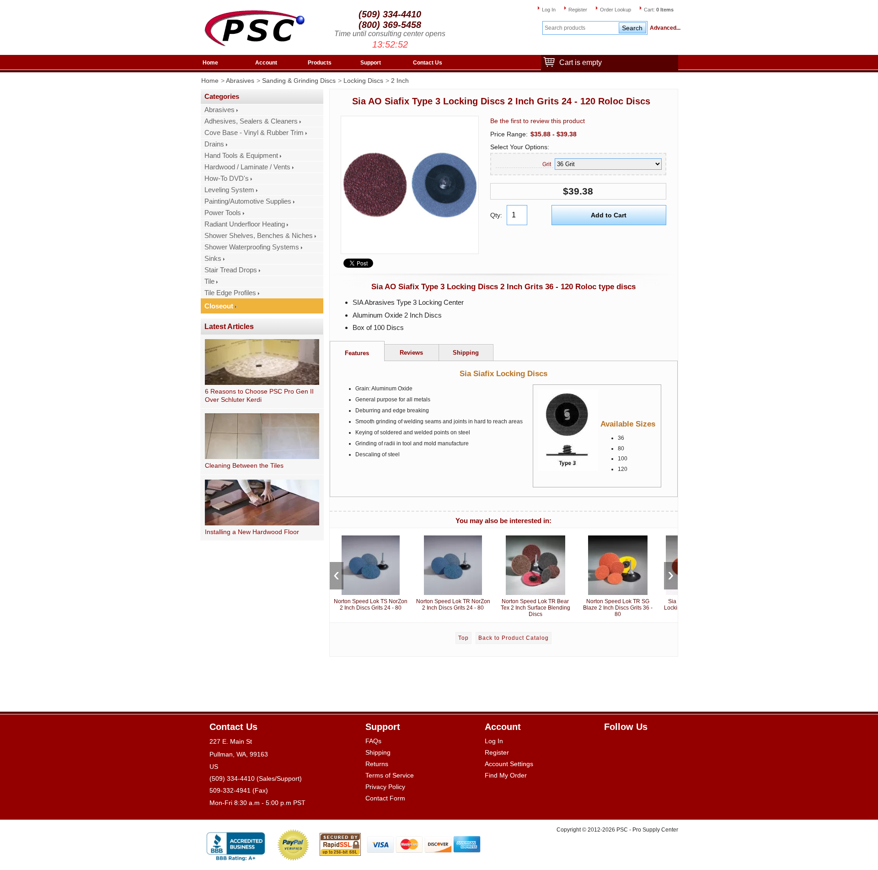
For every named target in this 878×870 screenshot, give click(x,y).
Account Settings (509, 763)
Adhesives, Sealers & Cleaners (251, 121)
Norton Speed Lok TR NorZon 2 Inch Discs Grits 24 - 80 (453, 604)
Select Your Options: (519, 147)
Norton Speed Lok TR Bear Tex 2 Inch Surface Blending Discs (535, 607)
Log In (549, 9)
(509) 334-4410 (390, 14)
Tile (209, 281)
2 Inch (400, 80)
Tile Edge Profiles (230, 293)
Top (463, 638)
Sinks (212, 258)
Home (210, 62)
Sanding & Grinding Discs (299, 80)
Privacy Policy (385, 786)
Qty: (496, 215)
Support (370, 62)
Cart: (659, 9)
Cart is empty (580, 62)
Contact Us (427, 62)
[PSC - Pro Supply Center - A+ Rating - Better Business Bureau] (236, 845)
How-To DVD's (226, 178)
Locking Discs (363, 80)
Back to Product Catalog (513, 638)
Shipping (378, 752)
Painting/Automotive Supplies (247, 201)
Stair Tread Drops (230, 270)
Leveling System (229, 190)
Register (577, 9)
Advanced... (664, 28)
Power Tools (222, 212)
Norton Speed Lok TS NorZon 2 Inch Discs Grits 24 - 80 (370, 604)
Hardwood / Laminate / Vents (247, 167)
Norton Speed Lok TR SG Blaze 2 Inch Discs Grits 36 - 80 (618, 607)
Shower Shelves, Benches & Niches (258, 235)
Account (266, 62)
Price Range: (509, 134)
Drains (214, 144)
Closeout (218, 306)
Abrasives (240, 80)
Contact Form (385, 798)
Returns (376, 763)
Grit (546, 164)
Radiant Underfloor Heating (244, 224)
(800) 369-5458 (390, 25)
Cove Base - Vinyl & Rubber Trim (254, 132)
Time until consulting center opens (389, 34)
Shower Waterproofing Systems (251, 247)
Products (320, 62)
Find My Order (506, 775)
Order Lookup (615, 9)
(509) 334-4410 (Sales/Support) (255, 778)
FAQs (373, 741)
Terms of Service (389, 775)
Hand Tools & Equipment (241, 155)
